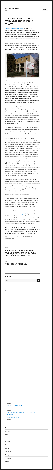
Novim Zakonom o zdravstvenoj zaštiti (14, 28)
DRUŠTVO (8, 441)
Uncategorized (8, 238)
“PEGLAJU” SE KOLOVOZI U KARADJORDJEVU (19, 409)
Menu (45, 9)
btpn (8, 236)
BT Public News (12, 8)
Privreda (7, 448)
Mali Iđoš (7, 431)
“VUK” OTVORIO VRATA (13, 418)
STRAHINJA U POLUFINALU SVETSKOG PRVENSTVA (20, 402)
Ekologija (7, 455)
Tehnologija (8, 458)
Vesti (13, 238)
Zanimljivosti (8, 451)
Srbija (34, 236)
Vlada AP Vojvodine (10, 438)
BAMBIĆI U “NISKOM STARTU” (15, 405)
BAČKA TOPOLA (25, 236)
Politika (30, 236)
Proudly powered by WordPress (18, 465)
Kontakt (7, 461)
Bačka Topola (18, 236)
